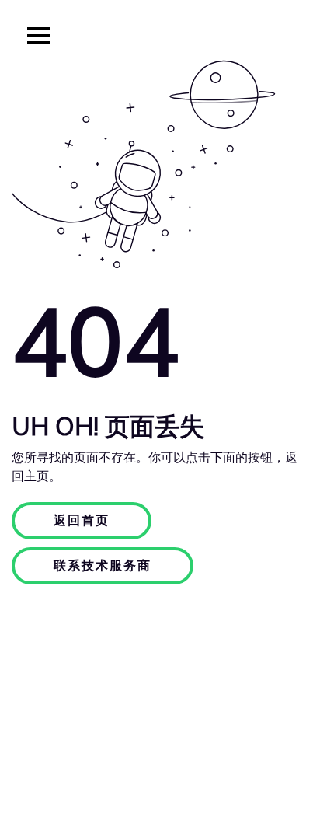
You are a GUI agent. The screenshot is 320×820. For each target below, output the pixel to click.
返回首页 (82, 520)
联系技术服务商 (102, 565)
